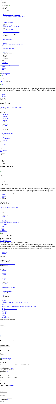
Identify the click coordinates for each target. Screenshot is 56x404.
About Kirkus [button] (3, 308)
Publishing (8, 39)
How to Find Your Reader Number (10, 394)
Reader (3, 365)
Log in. (7, 355)
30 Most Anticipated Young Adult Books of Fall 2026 (12, 65)
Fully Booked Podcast (16, 26)
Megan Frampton (3, 81)
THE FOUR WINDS (4, 278)
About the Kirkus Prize (11, 29)
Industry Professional (4, 367)
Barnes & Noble (4, 74)
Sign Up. (8, 399)
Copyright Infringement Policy (5, 317)
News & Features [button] (4, 301)
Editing (6, 39)
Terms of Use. (12, 368)
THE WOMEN (4, 273)
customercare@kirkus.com (11, 385)
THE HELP (3, 216)
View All (4, 14)
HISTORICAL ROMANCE (14, 107)
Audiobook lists (10, 19)
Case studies (9, 44)
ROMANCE (8, 107)
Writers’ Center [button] (3, 305)
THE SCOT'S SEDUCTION (5, 125)
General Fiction (5, 22)
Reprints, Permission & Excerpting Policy (4, 313)
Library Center (5, 43)
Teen (10, 22)
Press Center (10, 309)
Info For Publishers (14, 309)
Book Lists (5, 302)
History (3, 309)
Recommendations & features (14, 44)
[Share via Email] (4, 68)
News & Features (4, 7)
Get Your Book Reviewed (13, 306)
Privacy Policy (3, 310)
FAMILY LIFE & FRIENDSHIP (11, 264)
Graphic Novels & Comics (14, 16)
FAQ (8, 309)
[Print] (3, 69)
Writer (2, 366)
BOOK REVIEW (5, 114)
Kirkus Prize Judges (14, 303)
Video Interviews (4, 8)
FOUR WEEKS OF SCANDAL (6, 115)
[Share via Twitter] (4, 95)
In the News (8, 26)
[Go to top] (2, 325)
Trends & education (5, 44)
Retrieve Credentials (10, 398)
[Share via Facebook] (4, 67)
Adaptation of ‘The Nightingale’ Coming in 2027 (8, 297)
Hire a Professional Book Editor (6, 306)
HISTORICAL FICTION (3, 107)
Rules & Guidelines (16, 32)
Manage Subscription (14, 36)
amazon (1, 74)
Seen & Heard (11, 25)
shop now (1, 150)
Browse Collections (5, 48)
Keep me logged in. (2, 378)
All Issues (11, 36)
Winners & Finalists (5, 29)
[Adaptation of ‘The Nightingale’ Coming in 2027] (8, 295)
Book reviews (3, 6)
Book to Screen (5, 26)
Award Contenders (11, 32)
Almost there (2, 354)
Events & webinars (20, 44)
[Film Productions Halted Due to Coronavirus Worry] (8, 287)
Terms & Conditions (4, 311)
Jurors (14, 29)
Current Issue (5, 36)
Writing (4, 39)
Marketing (10, 39)
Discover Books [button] (4, 300)
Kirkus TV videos (23, 302)
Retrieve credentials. (7, 359)
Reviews (3, 71)
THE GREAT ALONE (4, 283)
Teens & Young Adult (19, 16)
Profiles (4, 25)
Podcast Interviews (4, 9)
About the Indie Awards (6, 32)
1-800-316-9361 (4, 385)
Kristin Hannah (4, 274)
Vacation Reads (17, 19)
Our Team (5, 309)
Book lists (7, 19)
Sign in (1, 368)
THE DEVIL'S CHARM (5, 130)
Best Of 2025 (13, 19)
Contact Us (3, 315)
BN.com (7, 74)
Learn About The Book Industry (33, 306)
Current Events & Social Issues (7, 16)
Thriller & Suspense (10, 15)
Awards (9, 25)
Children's (23, 16)
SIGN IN (8, 52)
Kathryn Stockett (3, 168)
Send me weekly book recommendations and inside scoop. (7, 369)
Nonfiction (8, 22)
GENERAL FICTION (15, 207)
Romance (19, 15)
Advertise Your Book (18, 306)
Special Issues (8, 36)
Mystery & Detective (15, 15)
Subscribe (18, 36)
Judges (19, 32)
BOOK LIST (4, 65)
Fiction (7, 15)
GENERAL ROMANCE (21, 107)
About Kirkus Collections (11, 48)
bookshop (3, 241)
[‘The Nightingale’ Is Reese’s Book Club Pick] (7, 291)
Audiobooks (4, 15)
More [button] (2, 45)
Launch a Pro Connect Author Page (25, 306)
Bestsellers (4, 19)
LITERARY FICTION (3, 207)
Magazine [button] (3, 304)
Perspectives (6, 25)
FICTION (3, 148)
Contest (7, 309)
